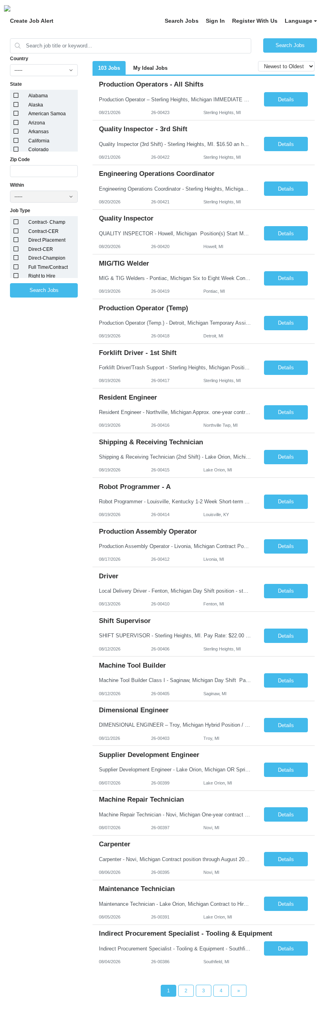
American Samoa (47, 113)
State (16, 84)
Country (19, 58)
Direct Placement (46, 240)
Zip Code (20, 159)
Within (17, 185)
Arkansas (38, 131)
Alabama (38, 96)
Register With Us (255, 21)
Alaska (35, 105)
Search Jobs (182, 21)
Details (286, 100)
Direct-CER (40, 249)
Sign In (215, 21)
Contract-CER (43, 231)
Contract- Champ (46, 222)
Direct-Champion (46, 258)
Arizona (36, 123)
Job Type (20, 210)
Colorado (38, 149)
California (38, 141)
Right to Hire (41, 276)
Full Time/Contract (48, 267)
